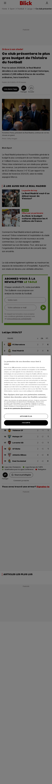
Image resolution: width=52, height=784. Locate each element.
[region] (26, 392)
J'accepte (26, 423)
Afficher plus (26, 416)
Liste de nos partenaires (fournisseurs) (17, 408)
